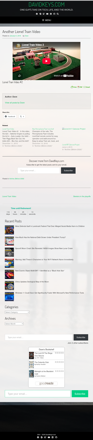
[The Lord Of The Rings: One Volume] (31, 358)
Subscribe (68, 170)
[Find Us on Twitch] (44, 13)
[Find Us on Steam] (40, 13)
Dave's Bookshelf (46, 349)
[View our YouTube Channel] (47, 13)
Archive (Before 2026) (16, 179)
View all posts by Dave (15, 102)
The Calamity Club (42, 362)
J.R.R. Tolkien (40, 358)
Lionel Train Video (9, 196)
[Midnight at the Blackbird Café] (31, 376)
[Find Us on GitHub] (54, 13)
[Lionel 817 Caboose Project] (76, 135)
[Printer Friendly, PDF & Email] (80, 87)
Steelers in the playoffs (82, 196)
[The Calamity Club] (31, 367)
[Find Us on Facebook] (37, 13)
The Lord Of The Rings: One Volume (44, 354)
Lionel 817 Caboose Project (70, 145)
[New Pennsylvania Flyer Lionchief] (47, 137)
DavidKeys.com (46, 4)
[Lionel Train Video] (17, 137)
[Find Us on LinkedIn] (51, 13)
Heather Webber (40, 376)
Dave (26, 36)
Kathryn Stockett (41, 364)
